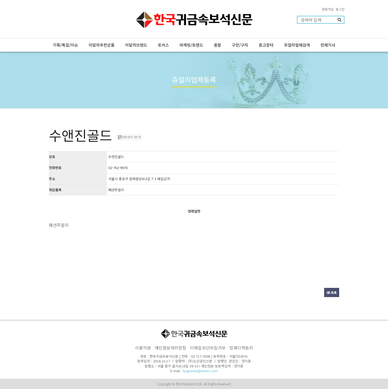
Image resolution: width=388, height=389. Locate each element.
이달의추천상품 (102, 45)
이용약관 (143, 347)
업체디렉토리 (241, 347)
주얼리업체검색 (297, 45)
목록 (333, 292)
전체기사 (327, 45)
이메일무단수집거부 (208, 347)
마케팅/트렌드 (191, 45)
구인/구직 (240, 45)
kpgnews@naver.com (200, 370)
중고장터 (266, 45)
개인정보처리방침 (170, 347)
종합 (217, 45)
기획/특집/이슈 (65, 45)
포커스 (163, 45)
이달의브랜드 (136, 45)
